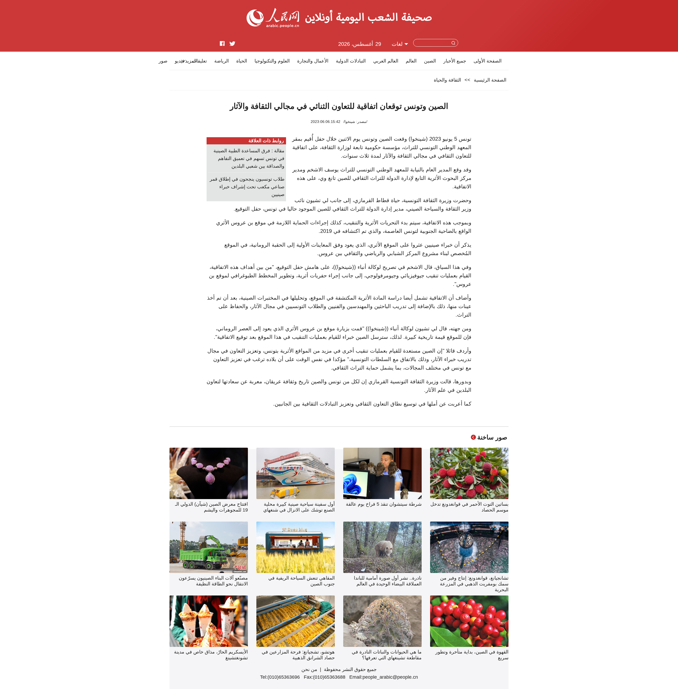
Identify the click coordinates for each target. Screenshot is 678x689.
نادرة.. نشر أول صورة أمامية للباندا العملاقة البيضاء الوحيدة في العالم (388, 580)
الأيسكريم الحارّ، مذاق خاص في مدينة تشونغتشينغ (211, 654)
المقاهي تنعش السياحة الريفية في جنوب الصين (301, 580)
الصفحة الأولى (488, 61)
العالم (411, 61)
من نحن (309, 669)
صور (163, 61)
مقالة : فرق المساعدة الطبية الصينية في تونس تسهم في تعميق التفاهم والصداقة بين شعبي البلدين (248, 158)
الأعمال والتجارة (312, 61)
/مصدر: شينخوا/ (355, 121)
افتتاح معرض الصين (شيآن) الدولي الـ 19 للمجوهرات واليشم (211, 507)
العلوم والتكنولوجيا (272, 61)
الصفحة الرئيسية (490, 80)
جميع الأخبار (454, 61)
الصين (430, 61)
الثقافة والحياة (447, 80)
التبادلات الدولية (351, 61)
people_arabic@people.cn (390, 677)
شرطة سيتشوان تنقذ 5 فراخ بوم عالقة (384, 504)
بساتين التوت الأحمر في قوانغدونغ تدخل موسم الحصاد (469, 507)
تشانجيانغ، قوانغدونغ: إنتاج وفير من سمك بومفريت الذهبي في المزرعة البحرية (474, 583)
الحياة (241, 61)
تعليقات (199, 61)
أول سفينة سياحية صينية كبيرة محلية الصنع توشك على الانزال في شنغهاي (299, 507)
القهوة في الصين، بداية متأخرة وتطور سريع (471, 654)
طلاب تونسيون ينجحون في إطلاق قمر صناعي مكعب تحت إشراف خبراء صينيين (247, 186)
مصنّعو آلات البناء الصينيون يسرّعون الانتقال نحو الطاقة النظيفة (213, 580)
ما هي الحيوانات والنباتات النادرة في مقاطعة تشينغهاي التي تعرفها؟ (387, 654)
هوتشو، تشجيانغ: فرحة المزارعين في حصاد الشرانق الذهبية (298, 654)
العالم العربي (385, 61)
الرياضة (221, 61)
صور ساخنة (492, 437)
